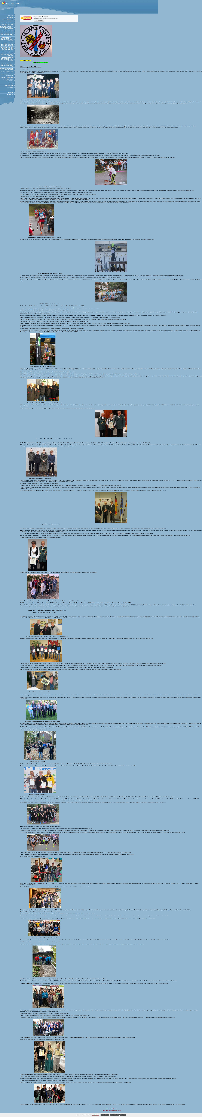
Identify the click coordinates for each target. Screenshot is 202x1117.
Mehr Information (95, 1115)
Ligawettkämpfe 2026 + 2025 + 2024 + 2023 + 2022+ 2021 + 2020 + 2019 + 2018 (6, 27)
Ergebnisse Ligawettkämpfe (7, 30)
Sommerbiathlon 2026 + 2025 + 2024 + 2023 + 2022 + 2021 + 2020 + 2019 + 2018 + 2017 (6, 44)
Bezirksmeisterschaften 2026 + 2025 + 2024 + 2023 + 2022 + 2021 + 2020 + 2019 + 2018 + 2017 (7, 59)
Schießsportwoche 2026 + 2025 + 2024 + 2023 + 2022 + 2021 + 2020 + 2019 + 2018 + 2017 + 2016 (7, 39)
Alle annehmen (104, 1115)
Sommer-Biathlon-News (8, 19)
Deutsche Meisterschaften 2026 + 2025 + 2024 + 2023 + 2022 (7, 34)
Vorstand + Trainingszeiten (7, 77)
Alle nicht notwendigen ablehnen (117, 1115)
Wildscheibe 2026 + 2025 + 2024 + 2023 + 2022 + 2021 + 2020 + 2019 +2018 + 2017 (7, 23)
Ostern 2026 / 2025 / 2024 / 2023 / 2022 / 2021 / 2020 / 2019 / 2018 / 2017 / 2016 (7, 48)
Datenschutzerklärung (110, 1108)
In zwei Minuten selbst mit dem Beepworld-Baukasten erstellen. (46, 17)
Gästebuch (10, 96)
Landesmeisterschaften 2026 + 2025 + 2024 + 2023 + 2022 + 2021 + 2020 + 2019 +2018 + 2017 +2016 (6, 53)
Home (12, 90)
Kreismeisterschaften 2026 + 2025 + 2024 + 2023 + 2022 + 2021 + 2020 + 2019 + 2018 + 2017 (6, 64)
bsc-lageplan (10, 87)
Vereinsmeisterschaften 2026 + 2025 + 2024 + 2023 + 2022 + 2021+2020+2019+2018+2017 (6, 70)
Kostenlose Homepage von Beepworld (111, 1110)
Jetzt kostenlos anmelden (39, 20)
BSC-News (10, 15)
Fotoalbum (11, 83)
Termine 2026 (10, 17)
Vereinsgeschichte (9, 85)
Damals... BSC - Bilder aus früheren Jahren (7, 75)
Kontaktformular (9, 94)
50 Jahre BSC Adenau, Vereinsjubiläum (8, 80)
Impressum (10, 92)
